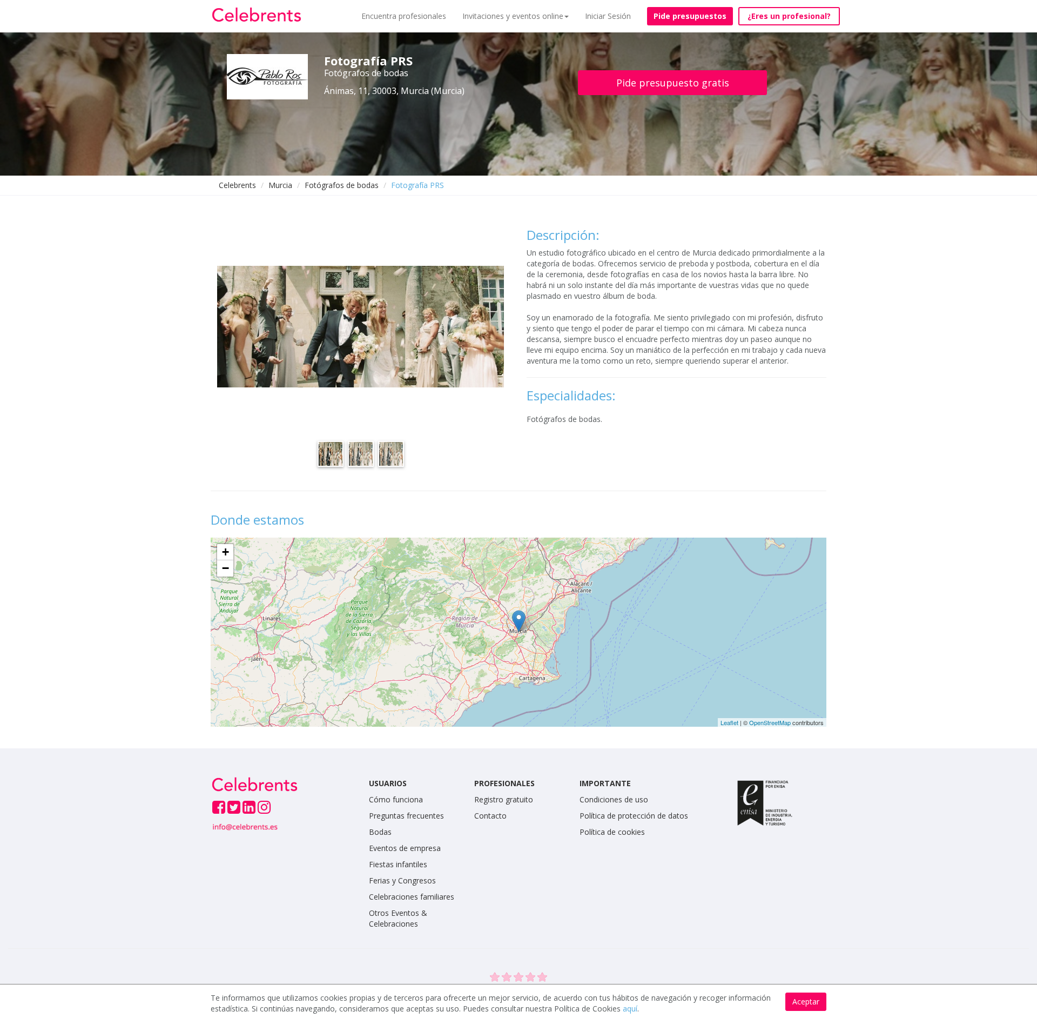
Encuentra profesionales (403, 16)
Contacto (490, 815)
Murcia (280, 185)
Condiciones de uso (614, 799)
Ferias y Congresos (402, 880)
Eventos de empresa (405, 848)
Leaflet (729, 722)
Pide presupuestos (690, 16)
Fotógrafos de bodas (342, 185)
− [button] (225, 568)
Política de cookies (612, 832)
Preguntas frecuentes (406, 815)
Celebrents (237, 185)
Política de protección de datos (634, 815)
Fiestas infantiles (398, 864)
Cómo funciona (396, 799)
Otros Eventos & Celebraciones (398, 918)
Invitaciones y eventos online (512, 16)
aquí (630, 1008)
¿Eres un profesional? (789, 16)
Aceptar (805, 1001)
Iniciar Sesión (608, 16)
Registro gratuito (503, 799)
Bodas (380, 832)
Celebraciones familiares (411, 897)
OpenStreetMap (770, 722)
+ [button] (225, 552)
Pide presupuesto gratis (672, 82)
